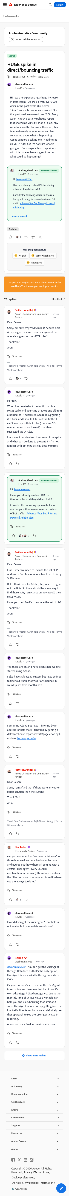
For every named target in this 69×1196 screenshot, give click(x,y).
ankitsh (19, 957)
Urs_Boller (21, 847)
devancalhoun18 (24, 84)
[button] (18, 77)
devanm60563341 (24, 179)
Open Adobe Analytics (28, 39)
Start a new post (30, 286)
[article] (34, 344)
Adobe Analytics (12, 16)
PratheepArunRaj (24, 309)
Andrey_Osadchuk (28, 170)
